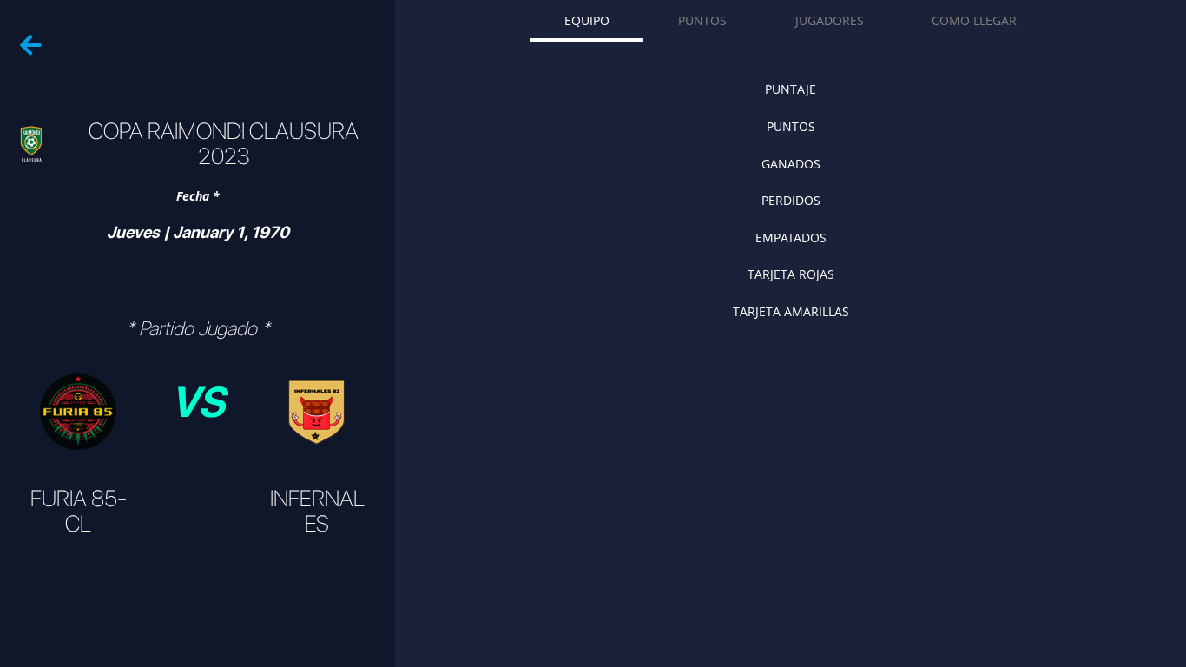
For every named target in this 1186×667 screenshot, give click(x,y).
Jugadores (829, 20)
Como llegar (974, 20)
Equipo (586, 20)
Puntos (702, 20)
